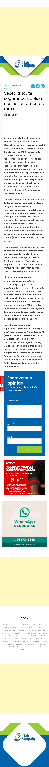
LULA (14, 636)
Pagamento (8, 638)
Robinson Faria (28, 644)
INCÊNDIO (26, 633)
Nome (10, 424)
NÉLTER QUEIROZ (39, 636)
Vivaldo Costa (33, 647)
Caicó (21, 628)
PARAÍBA (17, 638)
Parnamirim (33, 638)
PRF (33, 641)
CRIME (20, 630)
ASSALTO (21, 625)
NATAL (25, 636)
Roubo (37, 644)
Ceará (35, 628)
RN (5, 644)
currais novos (36, 630)
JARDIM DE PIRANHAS (39, 633)
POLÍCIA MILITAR (19, 641)
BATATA (15, 628)
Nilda (31, 636)
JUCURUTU (7, 636)
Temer (21, 647)
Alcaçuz (14, 625)
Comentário (13, 400)
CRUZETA (26, 630)
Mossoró (19, 636)
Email (10, 436)
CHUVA (41, 628)
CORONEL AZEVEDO (10, 630)
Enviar (29, 450)
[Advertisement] (24, 31)
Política (29, 641)
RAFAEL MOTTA (40, 641)
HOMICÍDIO (18, 633)
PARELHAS (24, 638)
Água (42, 647)
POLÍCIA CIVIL (7, 641)
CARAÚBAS (28, 628)
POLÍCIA (41, 638)
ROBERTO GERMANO (14, 644)
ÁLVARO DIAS (24, 649)
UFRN (26, 647)
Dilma (44, 630)
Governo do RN (7, 633)
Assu (10, 628)
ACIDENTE (6, 625)
